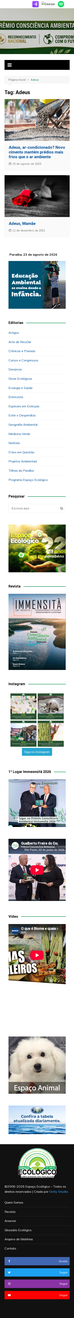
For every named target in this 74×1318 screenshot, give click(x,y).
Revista (10, 1212)
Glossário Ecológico (18, 1230)
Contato (10, 1248)
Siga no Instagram (37, 752)
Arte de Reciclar (19, 342)
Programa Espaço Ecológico (28, 480)
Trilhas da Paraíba (21, 470)
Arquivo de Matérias (19, 1239)
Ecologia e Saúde (20, 388)
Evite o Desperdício (22, 415)
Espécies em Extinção (23, 406)
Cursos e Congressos (23, 360)
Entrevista (15, 397)
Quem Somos (14, 1202)
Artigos (13, 333)
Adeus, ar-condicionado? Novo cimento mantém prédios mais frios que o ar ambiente (37, 152)
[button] (23, 706)
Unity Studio (58, 1192)
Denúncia (15, 369)
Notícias (14, 443)
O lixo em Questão (21, 452)
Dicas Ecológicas (20, 379)
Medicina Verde (19, 434)
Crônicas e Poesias (21, 351)
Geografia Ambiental (22, 425)
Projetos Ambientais (22, 461)
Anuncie (10, 1221)
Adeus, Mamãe (22, 223)
